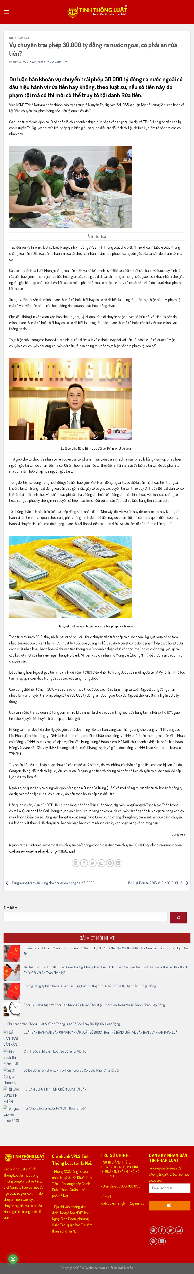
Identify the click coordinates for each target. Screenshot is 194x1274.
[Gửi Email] (101, 863)
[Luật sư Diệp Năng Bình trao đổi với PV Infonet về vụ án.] (70, 398)
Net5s (128, 1267)
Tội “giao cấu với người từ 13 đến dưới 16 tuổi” (55, 1108)
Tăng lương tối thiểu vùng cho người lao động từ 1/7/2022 (52, 883)
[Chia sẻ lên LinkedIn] (118, 863)
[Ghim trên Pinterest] (110, 863)
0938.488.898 (130, 1186)
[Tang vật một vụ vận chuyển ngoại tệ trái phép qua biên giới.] (70, 576)
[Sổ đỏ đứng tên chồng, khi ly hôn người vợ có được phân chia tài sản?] (12, 1076)
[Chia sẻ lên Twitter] (93, 863)
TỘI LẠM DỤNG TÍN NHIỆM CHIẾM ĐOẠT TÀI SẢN (55, 1089)
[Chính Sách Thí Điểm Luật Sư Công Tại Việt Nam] (12, 1057)
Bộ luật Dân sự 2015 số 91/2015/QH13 (155, 883)
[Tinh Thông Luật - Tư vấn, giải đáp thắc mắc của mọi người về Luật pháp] (97, 12)
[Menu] (6, 12)
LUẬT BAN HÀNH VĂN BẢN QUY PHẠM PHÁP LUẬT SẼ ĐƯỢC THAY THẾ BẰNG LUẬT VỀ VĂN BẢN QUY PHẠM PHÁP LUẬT (101, 1032)
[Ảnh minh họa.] (70, 186)
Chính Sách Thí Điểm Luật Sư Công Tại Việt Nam (56, 1051)
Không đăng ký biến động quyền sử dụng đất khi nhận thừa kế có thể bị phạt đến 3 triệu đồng (90, 986)
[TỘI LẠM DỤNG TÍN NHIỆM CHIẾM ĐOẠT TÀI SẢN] (12, 1095)
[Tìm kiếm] (178, 917)
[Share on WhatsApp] (75, 863)
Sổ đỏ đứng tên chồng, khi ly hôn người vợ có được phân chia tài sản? (73, 1070)
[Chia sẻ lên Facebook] (84, 863)
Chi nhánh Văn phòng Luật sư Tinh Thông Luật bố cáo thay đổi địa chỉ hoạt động (63, 1024)
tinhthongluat (57, 62)
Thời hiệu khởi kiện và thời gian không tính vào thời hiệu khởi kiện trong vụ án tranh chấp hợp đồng (94, 1005)
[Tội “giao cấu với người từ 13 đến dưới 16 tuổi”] (12, 1113)
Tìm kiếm (10, 907)
